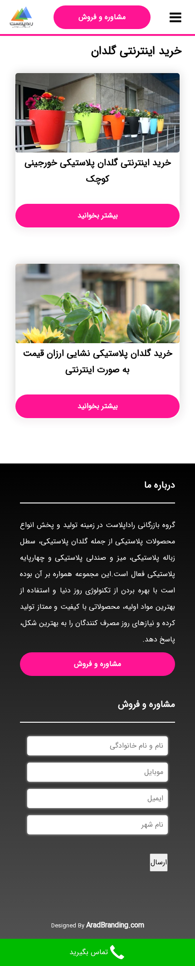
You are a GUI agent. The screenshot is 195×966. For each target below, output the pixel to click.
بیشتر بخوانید (98, 215)
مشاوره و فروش (102, 17)
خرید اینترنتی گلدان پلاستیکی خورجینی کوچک (97, 171)
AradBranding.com (115, 925)
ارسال (159, 862)
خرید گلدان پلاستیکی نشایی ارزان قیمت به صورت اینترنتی (97, 361)
